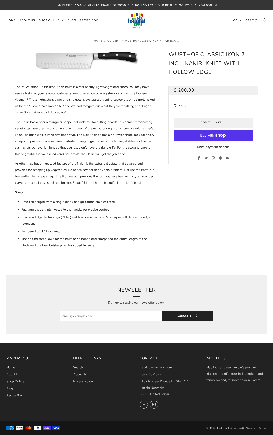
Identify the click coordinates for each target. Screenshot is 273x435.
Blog (72, 20)
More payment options (213, 147)
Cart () (252, 20)
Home (11, 20)
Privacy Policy (83, 381)
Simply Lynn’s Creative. (256, 428)
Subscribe (185, 316)
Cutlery (113, 40)
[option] (85, 60)
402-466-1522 (150, 374)
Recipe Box (89, 20)
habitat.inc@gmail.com (156, 367)
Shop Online (49, 20)
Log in (236, 20)
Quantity (180, 105)
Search (78, 367)
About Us (27, 20)
